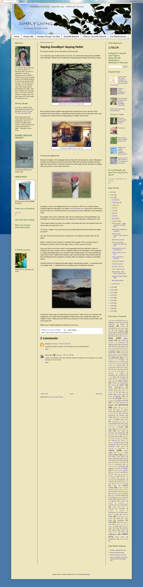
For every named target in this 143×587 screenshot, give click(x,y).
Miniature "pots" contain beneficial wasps (122, 120)
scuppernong (117, 489)
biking (113, 336)
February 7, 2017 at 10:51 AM (61, 344)
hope (124, 421)
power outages (114, 472)
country (126, 367)
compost (123, 363)
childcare (111, 361)
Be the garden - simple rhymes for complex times (119, 225)
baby (112, 330)
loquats (112, 438)
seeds (126, 491)
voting (124, 524)
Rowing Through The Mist (48, 36)
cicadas (117, 361)
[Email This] (68, 330)
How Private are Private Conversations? (117, 109)
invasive (110, 429)
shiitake (112, 493)
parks (110, 462)
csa (125, 371)
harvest (122, 415)
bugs (111, 350)
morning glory (112, 444)
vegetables (120, 520)
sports (126, 499)
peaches (117, 462)
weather (125, 528)
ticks (112, 514)
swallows (123, 506)
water (117, 528)
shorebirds (125, 493)
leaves (115, 434)
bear (121, 334)
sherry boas (49, 355)
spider (124, 497)
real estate (125, 476)
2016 (112, 287)
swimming (111, 508)
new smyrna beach (118, 454)
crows (119, 371)
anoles (123, 326)
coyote (118, 369)
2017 (112, 197)
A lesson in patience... (118, 261)
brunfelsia (125, 348)
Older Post (99, 393)
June (114, 210)
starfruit (123, 501)
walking (117, 526)
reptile (118, 481)
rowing (126, 483)
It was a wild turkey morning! (118, 257)
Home (16, 36)
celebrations (114, 358)
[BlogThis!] (70, 330)
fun (113, 402)
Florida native (121, 394)
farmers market (113, 389)
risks (109, 483)
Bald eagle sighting (118, 280)
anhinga (122, 324)
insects (121, 427)
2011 (112, 300)
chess (124, 358)
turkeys (110, 518)
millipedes (123, 440)
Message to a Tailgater (117, 114)
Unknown (48, 344)
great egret (113, 413)
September (115, 202)
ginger (110, 409)
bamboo (121, 330)
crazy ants (111, 371)
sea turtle (124, 489)
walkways (123, 526)
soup (119, 497)
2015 (112, 290)
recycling (111, 480)
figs (117, 390)
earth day (111, 381)
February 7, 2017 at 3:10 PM (65, 355)
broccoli (118, 348)
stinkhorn (110, 503)
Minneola (110, 442)
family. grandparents (115, 387)
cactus (110, 354)
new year (125, 455)
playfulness (114, 470)
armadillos (118, 328)
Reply (47, 349)
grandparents (119, 411)
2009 (112, 305)
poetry (70, 332)
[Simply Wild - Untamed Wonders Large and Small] (109, 183)
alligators (111, 322)
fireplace (124, 390)
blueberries (122, 342)
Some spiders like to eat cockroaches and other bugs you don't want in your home (119, 81)
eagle (123, 379)
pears (124, 462)
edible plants (123, 381)
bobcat (120, 344)
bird (119, 336)
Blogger (87, 574)
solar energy (111, 497)
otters (110, 460)
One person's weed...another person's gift (122, 139)
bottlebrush (115, 346)
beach (122, 332)
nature (111, 450)
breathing (123, 346)
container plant (120, 365)
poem (120, 470)
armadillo (111, 328)
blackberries (111, 342)
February (115, 221)
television (122, 510)
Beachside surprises (118, 239)
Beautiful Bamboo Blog (117, 552)
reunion (124, 481)
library (121, 434)
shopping (118, 493)
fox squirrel (111, 400)
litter (126, 434)
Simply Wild (28, 36)
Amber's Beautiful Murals (118, 550)
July (113, 208)
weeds (114, 530)
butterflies (112, 352)
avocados (125, 328)
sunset (114, 507)
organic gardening (114, 458)
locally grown (115, 436)
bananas (110, 332)
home (126, 419)
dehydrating (111, 375)
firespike (110, 392)
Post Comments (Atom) (56, 397)
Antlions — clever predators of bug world (122, 91)
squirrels (113, 501)
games (124, 402)
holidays (117, 419)
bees (126, 334)
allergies (124, 320)
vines (110, 524)
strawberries (121, 503)
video (110, 522)
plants (126, 468)
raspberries (111, 476)
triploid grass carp (121, 516)
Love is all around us (118, 269)
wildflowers (112, 534)
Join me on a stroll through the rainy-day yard (119, 243)
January (115, 284)
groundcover (111, 415)
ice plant (118, 425)
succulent (111, 505)
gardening (123, 405)
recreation (122, 478)
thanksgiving (112, 512)
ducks (117, 379)
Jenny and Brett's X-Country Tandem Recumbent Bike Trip (119, 558)
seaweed (119, 491)
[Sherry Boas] (16, 214)
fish (117, 392)
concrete (110, 365)
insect (124, 425)
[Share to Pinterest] (75, 330)
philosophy (122, 466)
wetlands (123, 530)
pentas (110, 464)
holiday (110, 419)
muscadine (111, 448)
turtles (118, 518)
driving (110, 379)
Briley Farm (111, 348)
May (113, 213)
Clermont (110, 363)
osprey (124, 458)
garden (110, 405)
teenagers (110, 510)
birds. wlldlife (122, 340)
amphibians (111, 324)
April (113, 216)
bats (116, 332)
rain (122, 472)
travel (117, 514)
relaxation (111, 481)
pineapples (111, 468)
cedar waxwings (123, 356)
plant (119, 468)
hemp (118, 417)
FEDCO (110, 390)
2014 (112, 292)
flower (110, 396)
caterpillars (114, 356)
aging (118, 320)
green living (122, 413)
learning (110, 434)
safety (115, 485)
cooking (110, 367)
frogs (121, 400)
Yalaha (121, 539)
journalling (124, 429)
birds (110, 338)
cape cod (117, 354)
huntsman (123, 423)
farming (123, 389)
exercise (113, 385)
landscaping (121, 433)
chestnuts (110, 359)
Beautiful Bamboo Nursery (118, 555)
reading (118, 476)
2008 (112, 308)
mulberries (111, 446)
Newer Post (44, 393)
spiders (110, 499)
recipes (113, 478)
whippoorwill (111, 531)
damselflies (111, 373)
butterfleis (124, 350)
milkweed (114, 440)
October (115, 200)
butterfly (123, 352)
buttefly (117, 350)
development (121, 375)
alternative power (121, 322)
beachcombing (112, 334)
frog (117, 400)
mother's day (122, 444)
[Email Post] (64, 330)
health (110, 417)
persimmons (118, 464)
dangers (122, 373)
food (116, 398)
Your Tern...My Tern (118, 266)
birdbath (124, 336)
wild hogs (121, 532)
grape (126, 411)
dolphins (115, 377)
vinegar (124, 522)
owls (115, 460)
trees (110, 516)
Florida (110, 394)
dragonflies (123, 377)
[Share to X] (72, 330)
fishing (123, 392)
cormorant (118, 367)
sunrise (125, 505)
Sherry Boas (18, 212)
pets (115, 466)
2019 (112, 192)
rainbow (116, 474)
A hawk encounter (117, 264)
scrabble (120, 487)
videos (118, 522)
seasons (111, 491)
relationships (121, 480)
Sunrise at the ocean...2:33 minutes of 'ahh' (120, 235)
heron (123, 417)
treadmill (124, 514)
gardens (115, 407)
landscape (111, 433)
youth (126, 539)
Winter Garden (120, 537)
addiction (113, 320)
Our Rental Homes (118, 36)
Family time (121, 128)
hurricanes (111, 425)
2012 (112, 297)
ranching (123, 474)
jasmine (117, 429)
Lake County (121, 431)
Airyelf (75, 574)
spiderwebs (119, 499)
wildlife (125, 534)
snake (116, 495)
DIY (109, 377)
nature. (119, 452)
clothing (117, 363)
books (126, 344)
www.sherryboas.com (77, 208)
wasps (110, 528)
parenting (123, 460)
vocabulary (117, 524)
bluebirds (111, 344)
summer (118, 505)
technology (122, 508)
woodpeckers (112, 539)
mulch (123, 446)
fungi (117, 402)
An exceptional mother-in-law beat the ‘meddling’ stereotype (122, 102)
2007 (112, 311)
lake (109, 431)
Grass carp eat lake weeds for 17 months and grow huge (122, 160)
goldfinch (118, 409)
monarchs (117, 442)
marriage (125, 438)
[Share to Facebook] (74, 330)
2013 (112, 295)
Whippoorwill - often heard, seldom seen (119, 272)
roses (120, 483)
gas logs (123, 407)
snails (111, 495)
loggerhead (125, 436)
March (114, 218)
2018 (112, 195)
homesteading (115, 421)
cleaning (123, 361)
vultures (110, 526)
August (114, 205)
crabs (124, 369)
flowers (118, 396)
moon (124, 442)
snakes (123, 495)
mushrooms (121, 448)
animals (111, 326)
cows (112, 369)
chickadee (121, 360)
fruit (126, 400)
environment (124, 383)
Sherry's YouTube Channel (94, 36)
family (122, 385)
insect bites (111, 427)
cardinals (125, 354)
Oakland (123, 456)
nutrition (113, 456)
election (114, 383)
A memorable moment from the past (118, 249)
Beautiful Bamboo (71, 36)
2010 (112, 303)
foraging (124, 398)
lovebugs (118, 438)
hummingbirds (112, 423)
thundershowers (123, 512)
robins (115, 483)
